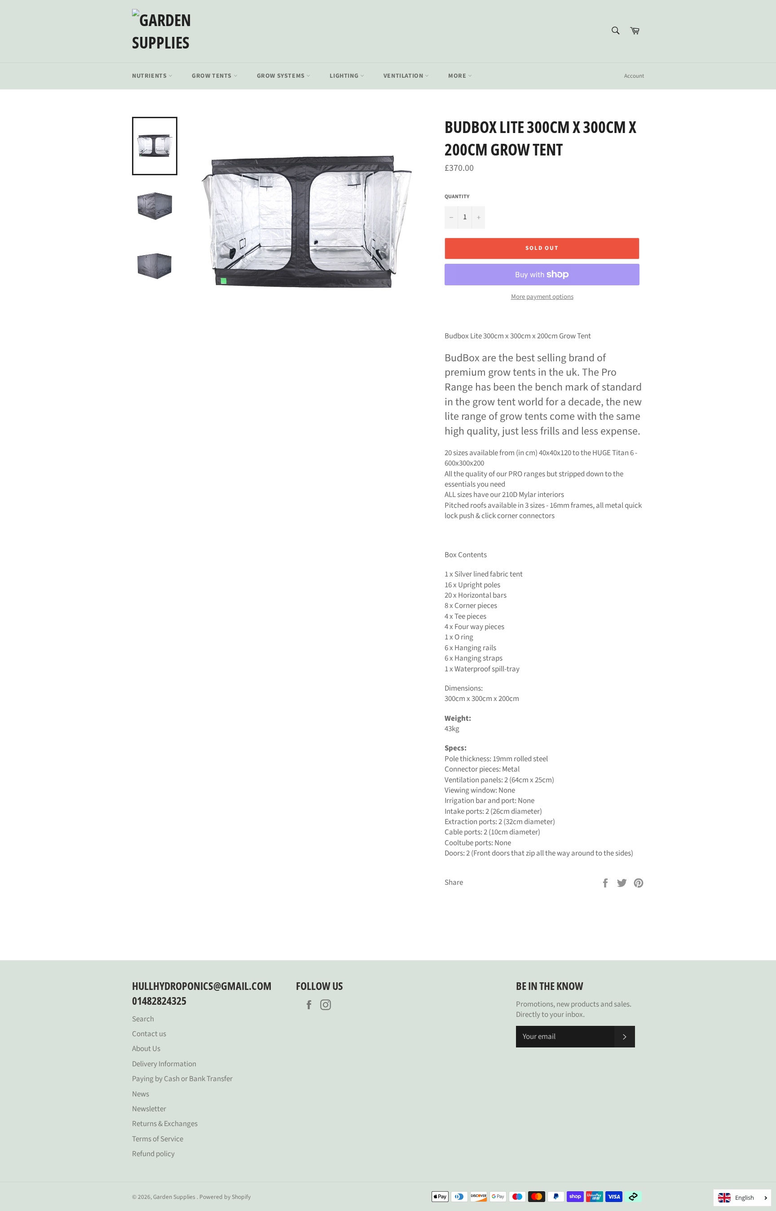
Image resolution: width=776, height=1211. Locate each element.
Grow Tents (213, 75)
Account (634, 76)
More (458, 75)
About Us (146, 1048)
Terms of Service (157, 1139)
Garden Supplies (175, 1197)
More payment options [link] (542, 297)
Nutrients (150, 75)
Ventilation (404, 75)
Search (143, 1019)
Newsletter (149, 1109)
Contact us (149, 1034)
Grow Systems (282, 75)
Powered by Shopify (225, 1197)
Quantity (457, 196)
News (140, 1094)
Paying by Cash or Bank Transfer (182, 1078)
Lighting (345, 75)
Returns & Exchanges (165, 1123)
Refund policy (153, 1154)
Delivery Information (164, 1064)
